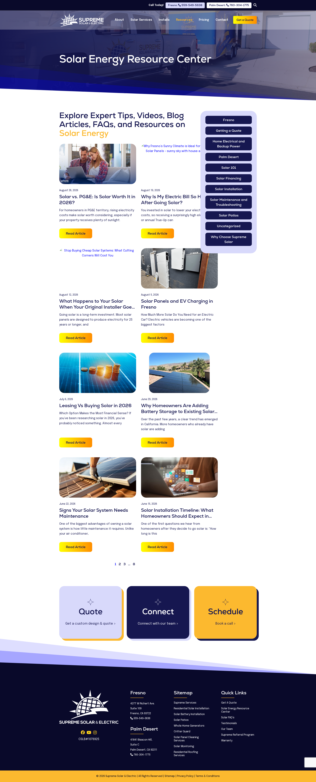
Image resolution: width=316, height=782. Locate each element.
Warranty (226, 740)
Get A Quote (229, 702)
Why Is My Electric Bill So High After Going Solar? (174, 199)
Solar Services (141, 19)
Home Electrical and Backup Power (229, 143)
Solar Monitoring (184, 746)
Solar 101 (228, 167)
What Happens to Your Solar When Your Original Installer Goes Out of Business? (96, 307)
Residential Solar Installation (191, 708)
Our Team (227, 729)
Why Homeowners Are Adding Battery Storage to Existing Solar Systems (177, 411)
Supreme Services (185, 702)
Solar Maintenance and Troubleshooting (228, 202)
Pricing (204, 19)
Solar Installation (228, 189)
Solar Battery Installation (189, 714)
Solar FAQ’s (227, 717)
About (119, 19)
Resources (184, 19)
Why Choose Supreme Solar (228, 239)
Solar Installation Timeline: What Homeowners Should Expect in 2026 (177, 516)
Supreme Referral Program (237, 734)
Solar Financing (228, 178)
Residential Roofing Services (186, 754)
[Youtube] (89, 732)
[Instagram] (95, 732)
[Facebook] (83, 732)
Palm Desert (229, 157)
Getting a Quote (228, 130)
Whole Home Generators (189, 725)
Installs (164, 19)
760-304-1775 (141, 754)
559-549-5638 (141, 718)
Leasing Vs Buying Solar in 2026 (95, 405)
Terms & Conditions (208, 776)
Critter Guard (182, 731)
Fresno (228, 120)
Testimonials (229, 723)
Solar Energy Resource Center (235, 710)
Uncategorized (228, 226)
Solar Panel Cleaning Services (186, 739)
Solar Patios (228, 215)
